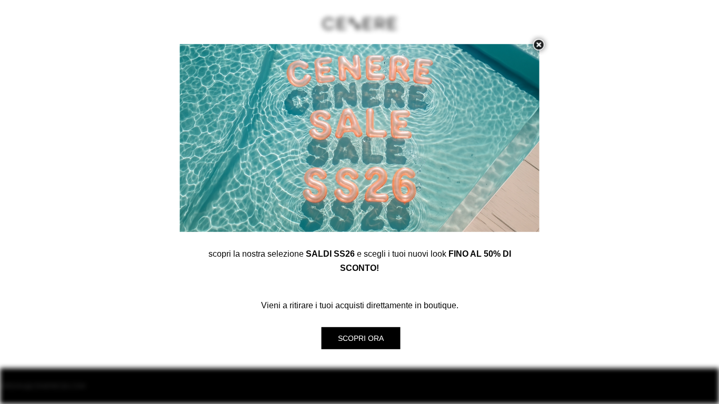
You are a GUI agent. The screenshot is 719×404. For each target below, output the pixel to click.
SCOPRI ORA (361, 338)
